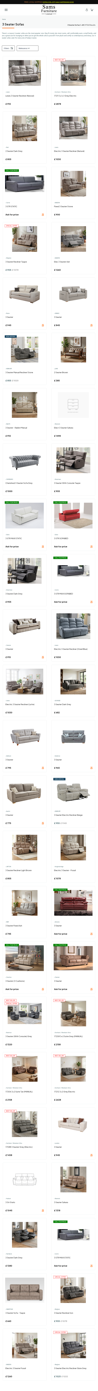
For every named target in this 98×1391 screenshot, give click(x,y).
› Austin (7, 811)
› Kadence (57, 756)
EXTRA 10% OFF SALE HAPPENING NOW (58, 2)
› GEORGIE (57, 700)
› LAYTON (8, 866)
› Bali (7, 147)
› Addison (8, 756)
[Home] (49, 10)
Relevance (23, 48)
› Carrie (7, 203)
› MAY (7, 922)
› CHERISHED (9, 479)
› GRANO (56, 313)
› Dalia (7, 535)
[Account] (87, 10)
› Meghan (8, 258)
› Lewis (7, 92)
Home (4, 19)
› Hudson (8, 1198)
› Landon (56, 1143)
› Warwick (57, 424)
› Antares (57, 922)
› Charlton (8, 977)
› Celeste (8, 645)
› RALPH (7, 424)
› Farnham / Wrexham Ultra (62, 92)
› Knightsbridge (58, 866)
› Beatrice (8, 1032)
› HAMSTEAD (9, 1309)
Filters (6, 48)
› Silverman (57, 479)
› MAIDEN (57, 203)
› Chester (57, 977)
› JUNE (56, 369)
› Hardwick (8, 1254)
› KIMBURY (8, 369)
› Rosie (7, 313)
